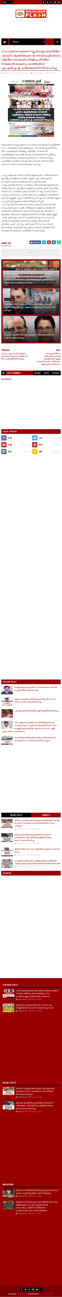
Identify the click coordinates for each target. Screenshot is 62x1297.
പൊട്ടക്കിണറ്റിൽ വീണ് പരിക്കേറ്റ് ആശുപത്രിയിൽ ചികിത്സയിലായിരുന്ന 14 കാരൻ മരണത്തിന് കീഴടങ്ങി (37, 862)
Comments (46, 815)
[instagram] (55, 2)
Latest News (38, 73)
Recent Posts (16, 815)
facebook (55, 373)
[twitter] (47, 2)
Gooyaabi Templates (46, 1294)
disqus (46, 373)
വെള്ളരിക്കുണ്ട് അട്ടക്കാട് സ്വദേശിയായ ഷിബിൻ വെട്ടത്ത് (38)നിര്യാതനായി (35, 689)
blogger (37, 373)
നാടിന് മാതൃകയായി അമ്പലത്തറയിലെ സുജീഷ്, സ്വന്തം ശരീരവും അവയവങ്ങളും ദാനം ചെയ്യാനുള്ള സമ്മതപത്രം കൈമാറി (37, 993)
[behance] (59, 2)
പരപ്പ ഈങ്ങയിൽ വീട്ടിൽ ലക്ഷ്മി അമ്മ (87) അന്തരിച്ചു (36, 710)
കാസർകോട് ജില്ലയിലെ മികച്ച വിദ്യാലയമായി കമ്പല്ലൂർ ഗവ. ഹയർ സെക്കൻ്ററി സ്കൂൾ (35, 739)
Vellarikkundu (51, 73)
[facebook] (43, 2)
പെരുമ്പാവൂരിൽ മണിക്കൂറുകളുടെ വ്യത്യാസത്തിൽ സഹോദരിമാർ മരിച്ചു (29, 336)
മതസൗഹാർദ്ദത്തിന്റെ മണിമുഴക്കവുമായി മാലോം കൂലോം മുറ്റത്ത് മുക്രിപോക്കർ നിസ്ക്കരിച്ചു (37, 1191)
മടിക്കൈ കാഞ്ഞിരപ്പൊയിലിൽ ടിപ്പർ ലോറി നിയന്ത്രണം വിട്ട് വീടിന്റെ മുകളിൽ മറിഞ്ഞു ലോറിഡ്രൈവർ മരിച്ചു (32, 837)
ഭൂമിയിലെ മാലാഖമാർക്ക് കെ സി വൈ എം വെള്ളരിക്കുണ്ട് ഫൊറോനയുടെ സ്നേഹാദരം (35, 1006)
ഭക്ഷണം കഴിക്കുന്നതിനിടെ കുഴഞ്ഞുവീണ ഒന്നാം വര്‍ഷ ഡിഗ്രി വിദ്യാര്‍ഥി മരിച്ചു (35, 700)
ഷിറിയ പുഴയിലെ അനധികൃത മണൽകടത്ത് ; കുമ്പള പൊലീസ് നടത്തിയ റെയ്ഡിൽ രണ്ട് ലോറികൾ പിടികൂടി (37, 823)
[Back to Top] (41, 1289)
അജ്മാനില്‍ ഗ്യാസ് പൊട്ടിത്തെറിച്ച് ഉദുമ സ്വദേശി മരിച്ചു (37, 850)
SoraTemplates (21, 1294)
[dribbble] (51, 2)
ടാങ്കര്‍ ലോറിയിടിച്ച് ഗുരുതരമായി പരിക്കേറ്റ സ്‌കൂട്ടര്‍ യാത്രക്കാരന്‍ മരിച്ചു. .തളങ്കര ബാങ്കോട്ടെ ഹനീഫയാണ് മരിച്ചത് (29, 306)
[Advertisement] (31, 490)
